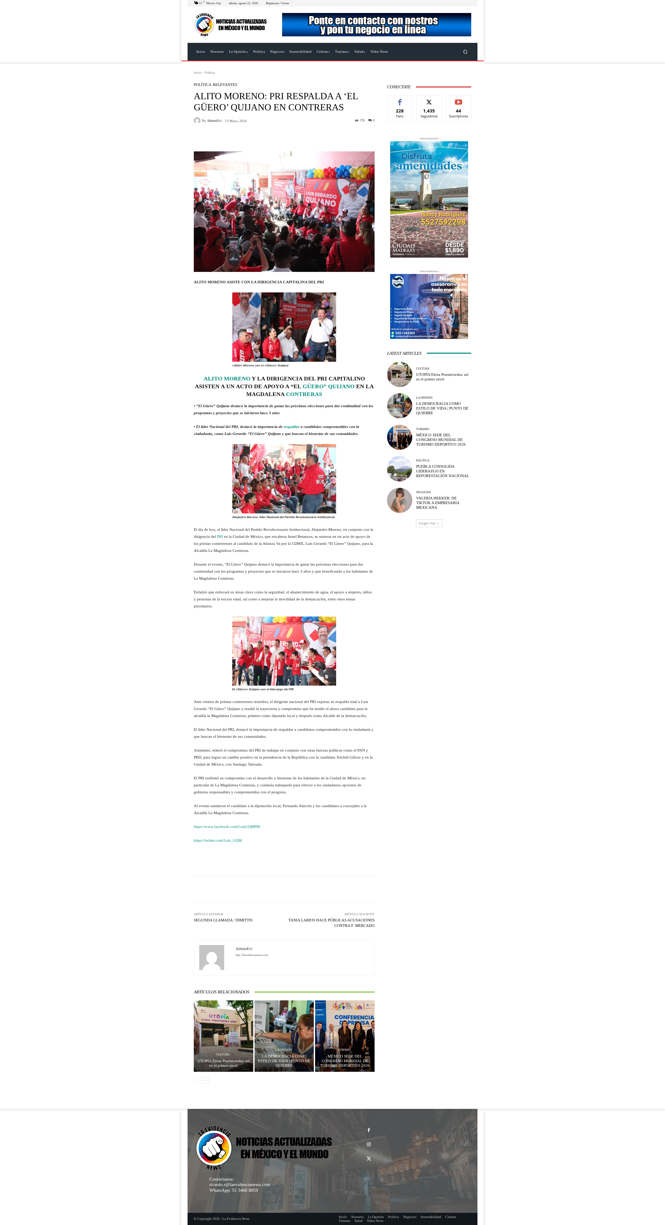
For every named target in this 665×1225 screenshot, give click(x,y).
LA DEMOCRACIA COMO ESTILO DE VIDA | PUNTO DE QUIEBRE (284, 1061)
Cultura (222, 1054)
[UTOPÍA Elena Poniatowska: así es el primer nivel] (223, 1036)
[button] (465, 52)
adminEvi (214, 120)
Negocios (423, 492)
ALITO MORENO (227, 378)
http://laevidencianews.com (252, 955)
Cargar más (427, 523)
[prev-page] (197, 1080)
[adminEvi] (198, 120)
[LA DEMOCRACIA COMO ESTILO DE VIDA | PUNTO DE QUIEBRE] (284, 1036)
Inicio (197, 72)
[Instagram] (369, 1144)
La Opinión (283, 1049)
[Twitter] (369, 1159)
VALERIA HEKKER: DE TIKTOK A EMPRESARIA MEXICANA (438, 503)
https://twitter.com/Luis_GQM (218, 840)
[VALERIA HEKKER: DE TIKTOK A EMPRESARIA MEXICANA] (399, 500)
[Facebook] (369, 1130)
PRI (220, 536)
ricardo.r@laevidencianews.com (239, 1184)
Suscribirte (459, 99)
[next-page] (205, 1080)
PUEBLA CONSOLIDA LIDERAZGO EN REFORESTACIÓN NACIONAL (442, 471)
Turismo (344, 1049)
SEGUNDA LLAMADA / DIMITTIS (223, 920)
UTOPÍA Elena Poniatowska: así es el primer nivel (223, 1063)
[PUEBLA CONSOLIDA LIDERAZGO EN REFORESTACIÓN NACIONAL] (399, 468)
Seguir (429, 99)
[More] (354, 889)
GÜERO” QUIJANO (329, 386)
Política (210, 72)
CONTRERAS (304, 394)
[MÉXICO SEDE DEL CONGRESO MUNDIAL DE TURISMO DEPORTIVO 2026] (345, 1036)
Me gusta (400, 99)
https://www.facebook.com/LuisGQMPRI (227, 827)
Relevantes (225, 85)
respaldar (291, 427)
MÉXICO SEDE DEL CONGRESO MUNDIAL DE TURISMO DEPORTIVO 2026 (345, 1061)
